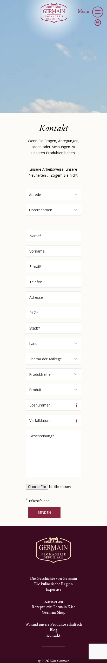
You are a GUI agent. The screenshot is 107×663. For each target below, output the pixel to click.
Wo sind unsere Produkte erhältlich (53, 624)
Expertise (53, 589)
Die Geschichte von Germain (53, 578)
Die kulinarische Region (53, 584)
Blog (53, 629)
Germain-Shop (53, 612)
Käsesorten (53, 601)
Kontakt (53, 635)
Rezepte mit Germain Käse (53, 607)
